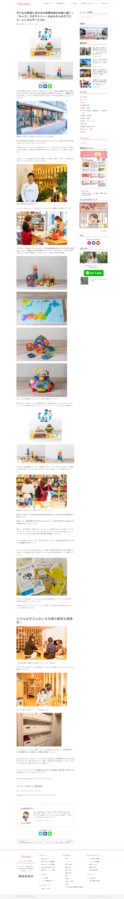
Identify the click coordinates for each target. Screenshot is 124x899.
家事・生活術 (86, 115)
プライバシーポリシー (104, 896)
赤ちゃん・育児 (33, 24)
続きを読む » (104, 231)
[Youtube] (98, 243)
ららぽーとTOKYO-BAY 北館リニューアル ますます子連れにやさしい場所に (100, 62)
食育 (83, 132)
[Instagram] (89, 243)
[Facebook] (94, 243)
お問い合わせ (104, 4)
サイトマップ (94, 896)
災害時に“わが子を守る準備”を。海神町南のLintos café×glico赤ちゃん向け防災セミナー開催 (100, 72)
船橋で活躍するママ (89, 126)
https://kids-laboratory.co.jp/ (30, 791)
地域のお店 (86, 105)
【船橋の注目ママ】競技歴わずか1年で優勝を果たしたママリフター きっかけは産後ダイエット (100, 82)
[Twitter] (23, 876)
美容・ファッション (89, 121)
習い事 (84, 124)
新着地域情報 (60, 4)
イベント (85, 100)
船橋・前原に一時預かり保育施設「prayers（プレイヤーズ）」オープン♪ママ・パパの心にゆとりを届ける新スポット (100, 51)
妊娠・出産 (86, 108)
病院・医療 (86, 118)
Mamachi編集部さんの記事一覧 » (42, 820)
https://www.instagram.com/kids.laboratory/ (41, 795)
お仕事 (84, 97)
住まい (84, 102)
